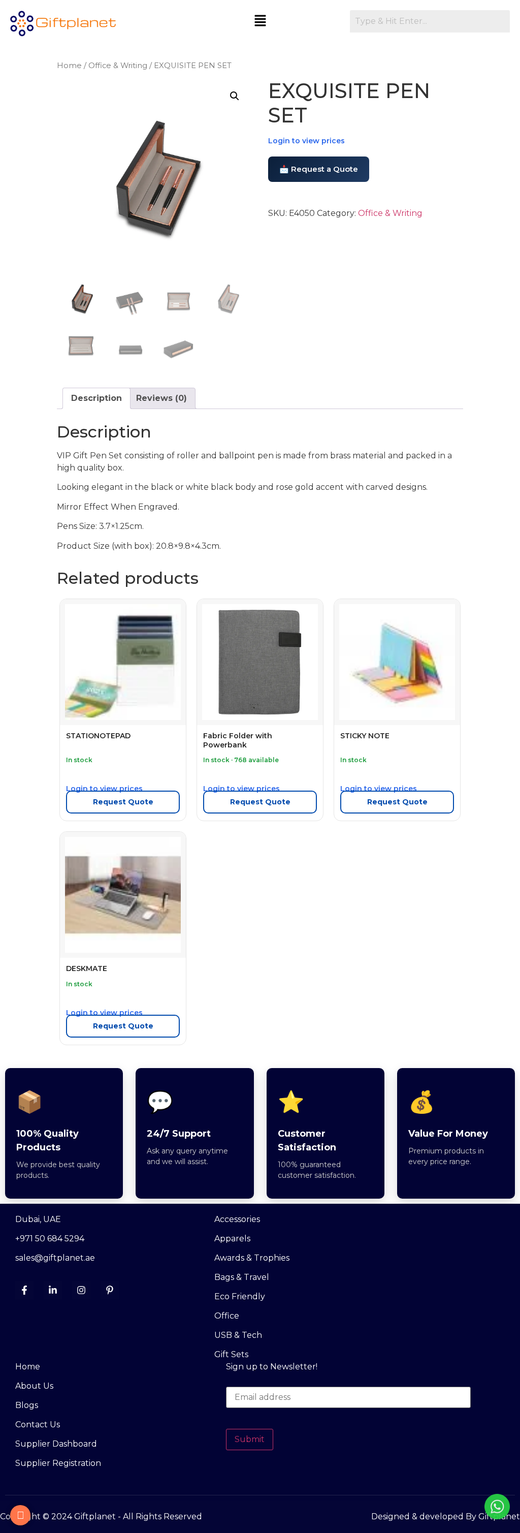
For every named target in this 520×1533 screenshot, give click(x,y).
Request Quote (123, 801)
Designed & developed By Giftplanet (445, 1516)
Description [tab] (96, 398)
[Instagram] (81, 1290)
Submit (250, 1439)
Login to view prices (306, 140)
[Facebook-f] (24, 1290)
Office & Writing (117, 65)
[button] (260, 21)
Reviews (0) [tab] (161, 398)
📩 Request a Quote (318, 169)
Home (69, 65)
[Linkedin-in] (53, 1290)
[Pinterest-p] (110, 1290)
